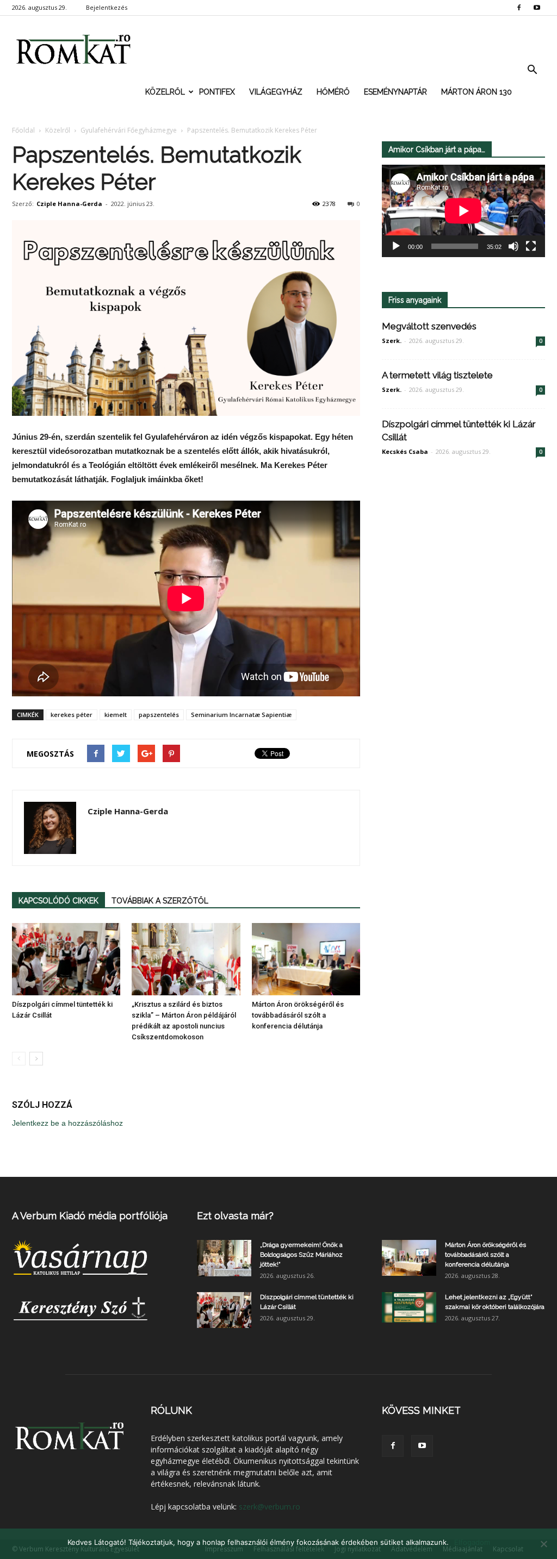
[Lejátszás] (396, 246)
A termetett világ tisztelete (437, 375)
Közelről (165, 92)
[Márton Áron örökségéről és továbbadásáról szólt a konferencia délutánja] (306, 959)
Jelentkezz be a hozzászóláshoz (67, 1123)
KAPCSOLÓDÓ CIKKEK (58, 900)
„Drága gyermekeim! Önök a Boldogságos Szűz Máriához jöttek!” (301, 1254)
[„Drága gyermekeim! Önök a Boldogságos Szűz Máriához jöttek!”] (224, 1258)
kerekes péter (71, 714)
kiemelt (115, 714)
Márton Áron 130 (476, 92)
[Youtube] (537, 7)
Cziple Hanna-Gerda (69, 203)
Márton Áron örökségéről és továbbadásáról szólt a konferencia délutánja (298, 1015)
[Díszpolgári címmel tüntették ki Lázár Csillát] (66, 959)
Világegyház (275, 92)
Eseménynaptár (395, 92)
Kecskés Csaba (405, 451)
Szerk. (391, 340)
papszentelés (159, 714)
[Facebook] (519, 7)
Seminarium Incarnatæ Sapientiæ (241, 714)
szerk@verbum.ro (269, 1506)
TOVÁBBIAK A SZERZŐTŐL (160, 900)
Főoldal (23, 130)
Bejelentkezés (106, 7)
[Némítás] (513, 246)
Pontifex (217, 92)
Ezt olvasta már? (235, 1215)
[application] (463, 211)
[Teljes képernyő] (530, 246)
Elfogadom (472, 1542)
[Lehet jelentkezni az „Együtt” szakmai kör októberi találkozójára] (409, 1307)
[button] (532, 70)
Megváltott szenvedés (429, 326)
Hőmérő (333, 92)
